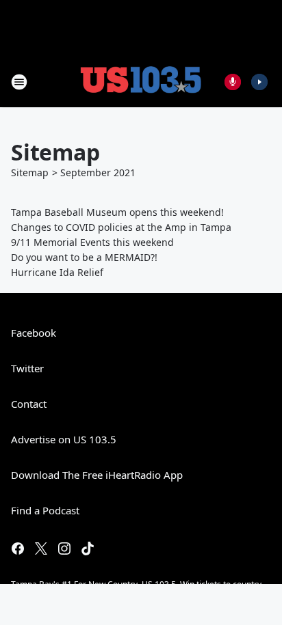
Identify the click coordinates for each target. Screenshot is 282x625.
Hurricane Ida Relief (57, 272)
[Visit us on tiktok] (87, 548)
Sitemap (30, 172)
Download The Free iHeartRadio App (97, 475)
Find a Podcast (45, 510)
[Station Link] (141, 81)
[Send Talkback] (233, 82)
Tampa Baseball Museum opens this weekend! (117, 212)
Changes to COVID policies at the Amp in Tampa (121, 227)
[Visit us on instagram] (64, 548)
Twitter (27, 368)
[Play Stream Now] (259, 82)
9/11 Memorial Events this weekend (92, 242)
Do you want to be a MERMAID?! (84, 257)
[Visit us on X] (41, 548)
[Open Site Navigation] (19, 82)
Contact (29, 404)
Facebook (33, 332)
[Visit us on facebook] (18, 548)
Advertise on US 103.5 (63, 439)
